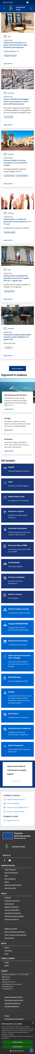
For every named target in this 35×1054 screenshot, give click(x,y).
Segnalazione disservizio (12, 1003)
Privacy (6, 1016)
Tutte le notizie (16, 368)
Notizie (6, 947)
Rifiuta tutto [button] (17, 1047)
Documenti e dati (10, 888)
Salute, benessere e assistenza (14, 932)
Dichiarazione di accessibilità (13, 1019)
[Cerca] (31, 8)
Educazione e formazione (12, 913)
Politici (6, 882)
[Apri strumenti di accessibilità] (31, 1050)
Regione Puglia (8, 2)
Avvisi (9, 36)
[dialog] (17, 1037)
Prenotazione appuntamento (13, 1000)
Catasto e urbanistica (11, 907)
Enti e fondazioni (10, 879)
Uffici (6, 875)
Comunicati (11, 93)
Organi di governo (10, 869)
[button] (17, 1051)
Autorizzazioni (9, 904)
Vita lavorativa (9, 938)
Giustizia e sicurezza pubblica (14, 916)
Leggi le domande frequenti (13, 997)
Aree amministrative (11, 872)
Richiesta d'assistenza (11, 1006)
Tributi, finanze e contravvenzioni (15, 935)
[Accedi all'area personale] (27, 2)
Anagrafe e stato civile (11, 900)
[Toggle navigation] (4, 8)
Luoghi (6, 962)
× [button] (33, 1023)
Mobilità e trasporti (10, 928)
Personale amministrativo (12, 885)
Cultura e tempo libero (11, 910)
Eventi (6, 965)
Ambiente (7, 897)
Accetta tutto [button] (17, 1042)
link (8, 1038)
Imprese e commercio (11, 919)
